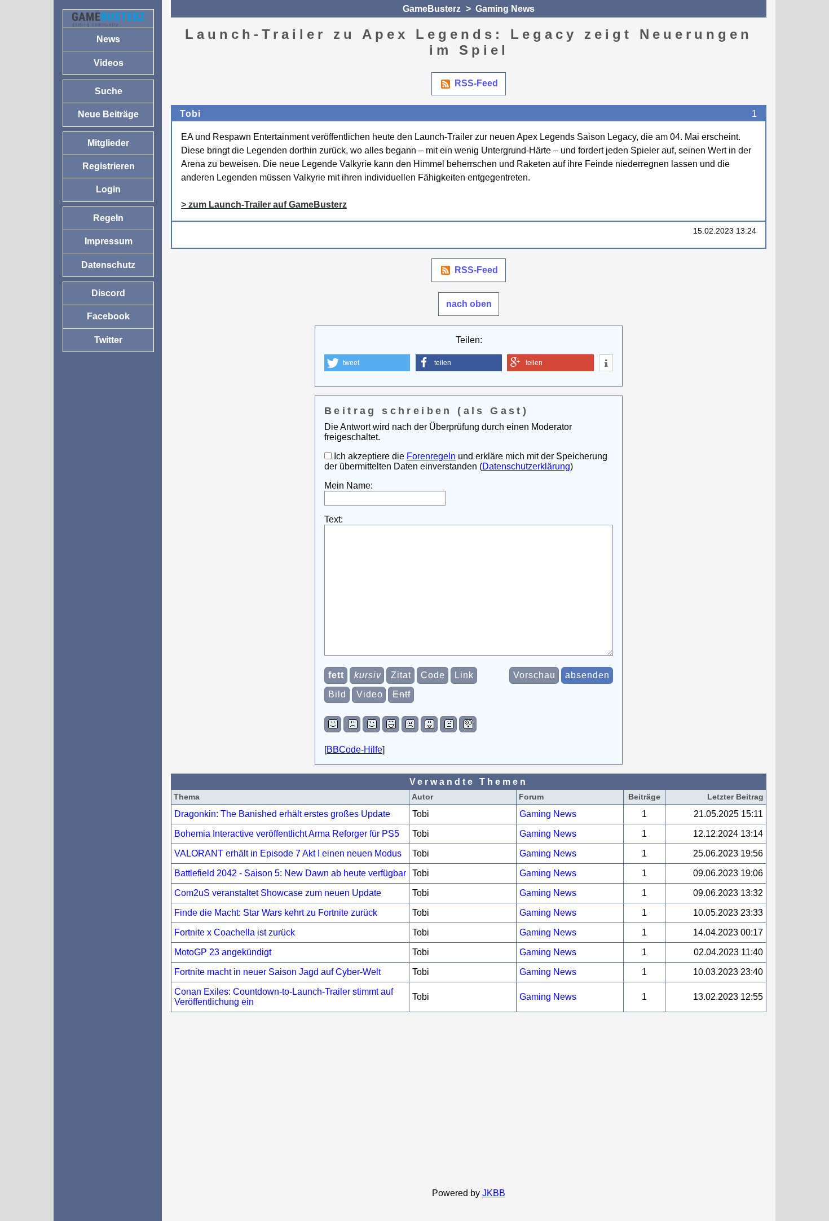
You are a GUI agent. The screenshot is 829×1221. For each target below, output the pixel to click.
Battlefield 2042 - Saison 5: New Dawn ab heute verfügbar (290, 873)
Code (433, 675)
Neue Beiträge (108, 114)
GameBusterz (432, 9)
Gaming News (505, 9)
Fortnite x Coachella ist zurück (234, 932)
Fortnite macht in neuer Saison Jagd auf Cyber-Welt (277, 972)
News (108, 39)
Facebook (108, 316)
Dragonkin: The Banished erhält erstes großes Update (282, 814)
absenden (587, 675)
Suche (108, 91)
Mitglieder (108, 143)
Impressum (109, 241)
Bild (337, 694)
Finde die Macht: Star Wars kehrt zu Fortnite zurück (275, 912)
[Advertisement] (468, 1100)
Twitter (108, 340)
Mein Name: (348, 485)
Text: (333, 519)
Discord (108, 293)
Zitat (401, 675)
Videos (109, 63)
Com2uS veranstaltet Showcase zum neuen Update (277, 893)
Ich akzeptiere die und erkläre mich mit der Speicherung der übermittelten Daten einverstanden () (465, 461)
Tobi (190, 113)
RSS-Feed (476, 83)
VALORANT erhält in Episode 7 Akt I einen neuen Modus (288, 853)
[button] (367, 362)
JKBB (493, 1193)
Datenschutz (108, 265)
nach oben (469, 304)
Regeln (108, 218)
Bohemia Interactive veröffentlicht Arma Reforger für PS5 (286, 833)
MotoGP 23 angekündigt (222, 952)
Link (464, 675)
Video (369, 694)
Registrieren (108, 166)
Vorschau (534, 675)
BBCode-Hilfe (354, 749)
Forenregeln (431, 456)
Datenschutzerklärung (526, 466)
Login (108, 189)
